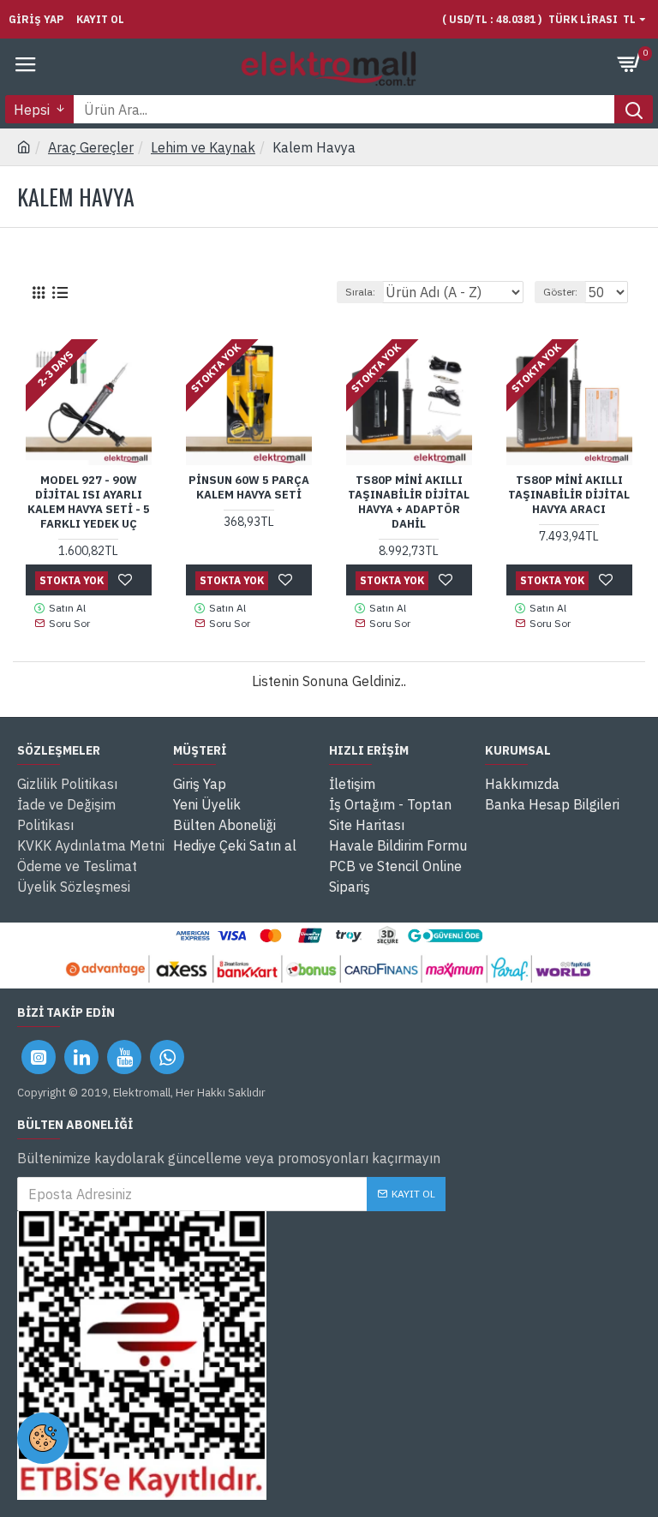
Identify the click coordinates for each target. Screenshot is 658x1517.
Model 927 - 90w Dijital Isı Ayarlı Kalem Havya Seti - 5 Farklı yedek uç (88, 502)
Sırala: (360, 291)
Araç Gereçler (91, 147)
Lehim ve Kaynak (203, 147)
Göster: (560, 291)
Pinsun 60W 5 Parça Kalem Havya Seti (248, 488)
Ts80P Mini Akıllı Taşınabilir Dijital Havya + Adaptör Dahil (409, 502)
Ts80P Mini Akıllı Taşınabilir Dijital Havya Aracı (569, 495)
